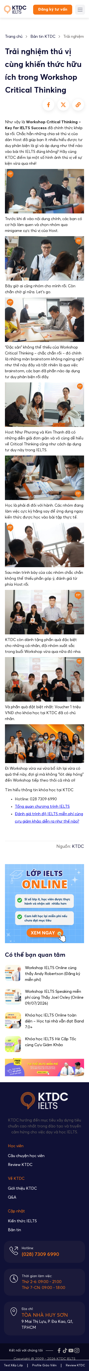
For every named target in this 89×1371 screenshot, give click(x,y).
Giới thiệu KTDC (22, 1188)
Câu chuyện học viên (26, 1156)
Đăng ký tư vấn (52, 9)
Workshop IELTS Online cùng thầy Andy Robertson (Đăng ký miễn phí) (52, 974)
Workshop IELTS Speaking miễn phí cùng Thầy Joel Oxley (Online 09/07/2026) (54, 997)
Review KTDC (20, 1165)
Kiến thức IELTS (22, 1221)
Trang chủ (13, 37)
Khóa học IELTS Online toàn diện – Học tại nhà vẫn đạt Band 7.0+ (54, 1021)
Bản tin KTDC (42, 37)
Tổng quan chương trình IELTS (42, 807)
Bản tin (14, 1230)
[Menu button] (80, 10)
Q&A (12, 1197)
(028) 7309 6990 (40, 1254)
